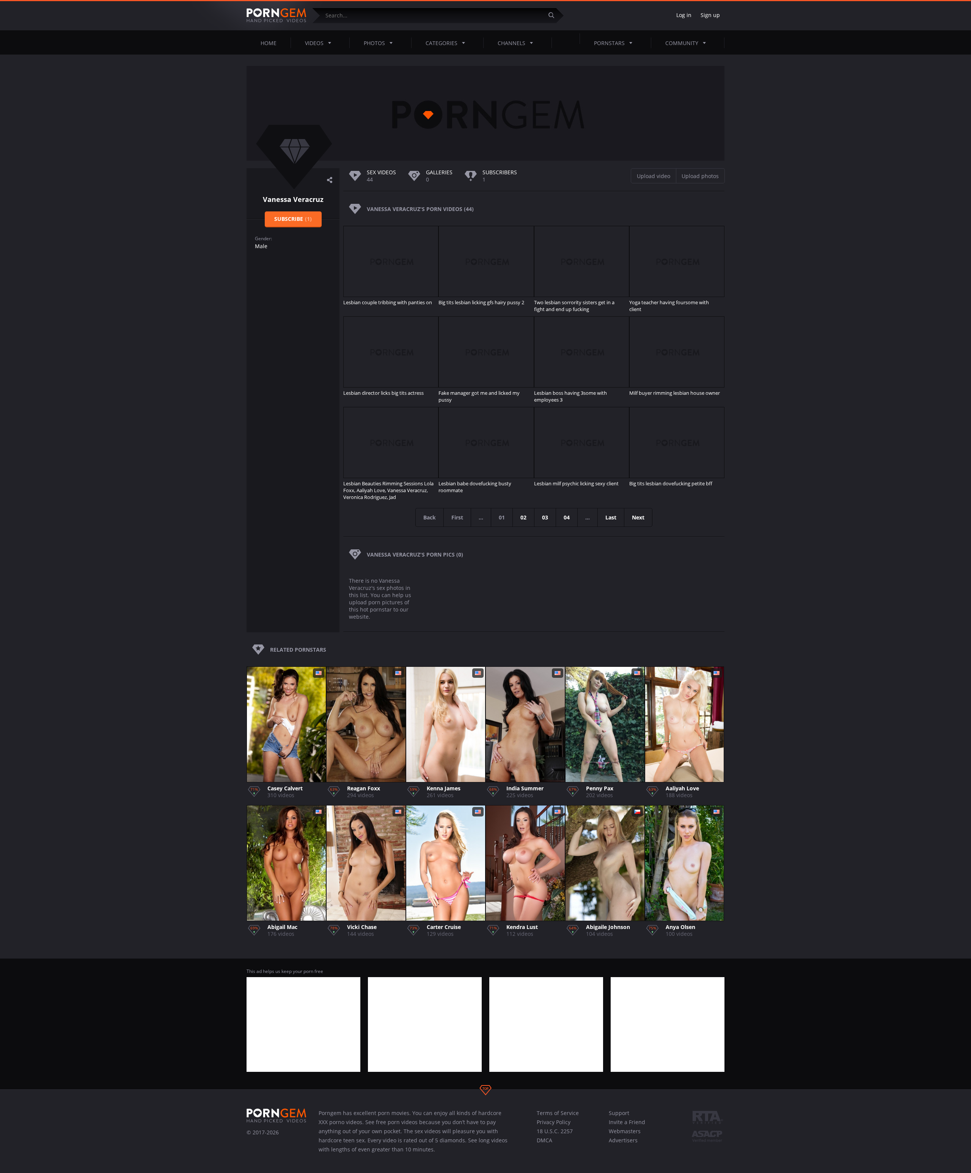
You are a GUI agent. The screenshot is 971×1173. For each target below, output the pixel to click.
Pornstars (609, 43)
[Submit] (554, 15)
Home (269, 43)
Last (610, 517)
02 (523, 517)
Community (681, 43)
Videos (314, 43)
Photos (374, 43)
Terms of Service (558, 1113)
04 (567, 517)
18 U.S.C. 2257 (555, 1131)
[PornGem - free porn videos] (276, 15)
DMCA (544, 1140)
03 (545, 517)
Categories (441, 43)
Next (638, 517)
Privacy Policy (553, 1122)
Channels (511, 43)
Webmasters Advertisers (625, 1136)
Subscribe (293, 218)
